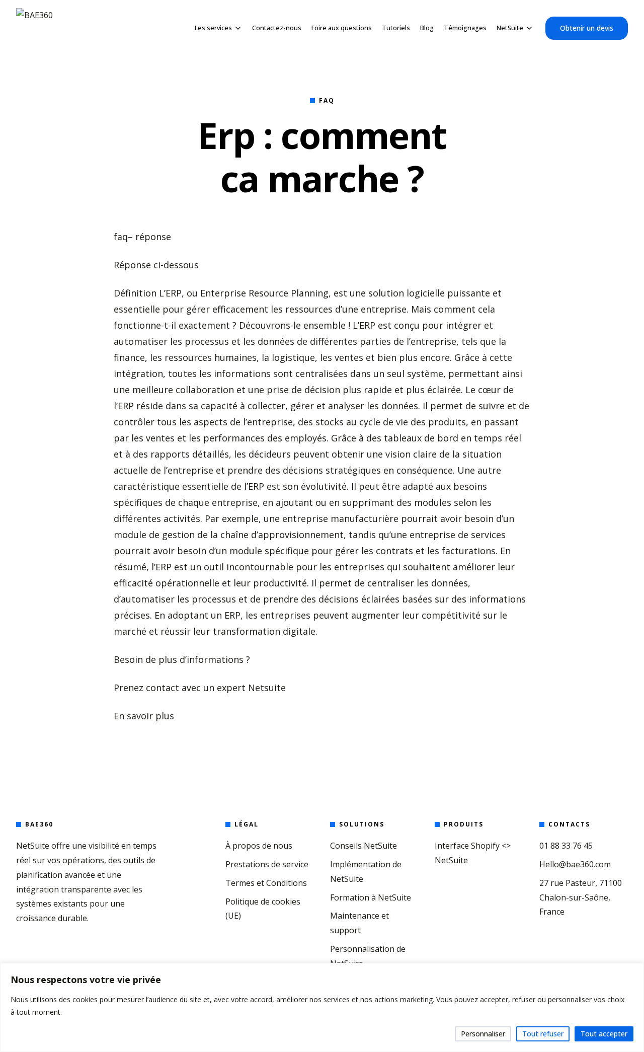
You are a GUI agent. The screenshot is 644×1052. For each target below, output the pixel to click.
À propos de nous (258, 845)
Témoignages (465, 28)
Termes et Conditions (266, 882)
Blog (427, 28)
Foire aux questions (341, 28)
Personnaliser (483, 1033)
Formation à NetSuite (370, 897)
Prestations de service (266, 864)
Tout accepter (604, 1033)
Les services (213, 28)
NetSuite (510, 28)
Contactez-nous (276, 28)
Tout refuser (543, 1033)
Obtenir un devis (586, 28)
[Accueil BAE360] (34, 28)
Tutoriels (396, 28)
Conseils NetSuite (363, 845)
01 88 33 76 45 (566, 845)
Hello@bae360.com (575, 864)
